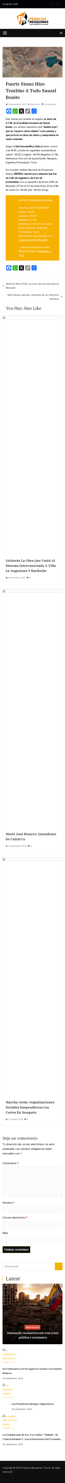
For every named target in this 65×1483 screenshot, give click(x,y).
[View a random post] (60, 33)
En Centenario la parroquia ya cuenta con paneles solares (32, 1371)
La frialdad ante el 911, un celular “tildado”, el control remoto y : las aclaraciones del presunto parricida (31, 1437)
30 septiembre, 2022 (13, 1378)
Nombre (9, 1202)
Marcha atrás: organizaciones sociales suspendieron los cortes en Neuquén (30, 1107)
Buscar (58, 1266)
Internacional (32, 1327)
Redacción (35, 104)
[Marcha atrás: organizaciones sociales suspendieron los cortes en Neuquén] (32, 859)
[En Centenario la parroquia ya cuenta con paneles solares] (32, 1355)
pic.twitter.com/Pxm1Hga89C (33, 240)
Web (5, 1233)
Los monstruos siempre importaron (33, 1403)
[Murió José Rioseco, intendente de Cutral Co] (32, 591)
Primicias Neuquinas (32, 1467)
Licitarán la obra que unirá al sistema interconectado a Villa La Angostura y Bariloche (31, 565)
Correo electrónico (15, 1217)
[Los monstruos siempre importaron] (32, 1390)
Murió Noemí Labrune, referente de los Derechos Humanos (33, 297)
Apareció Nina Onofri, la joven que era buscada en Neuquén (32, 285)
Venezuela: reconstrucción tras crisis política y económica (32, 1335)
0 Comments (50, 104)
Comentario (11, 1163)
